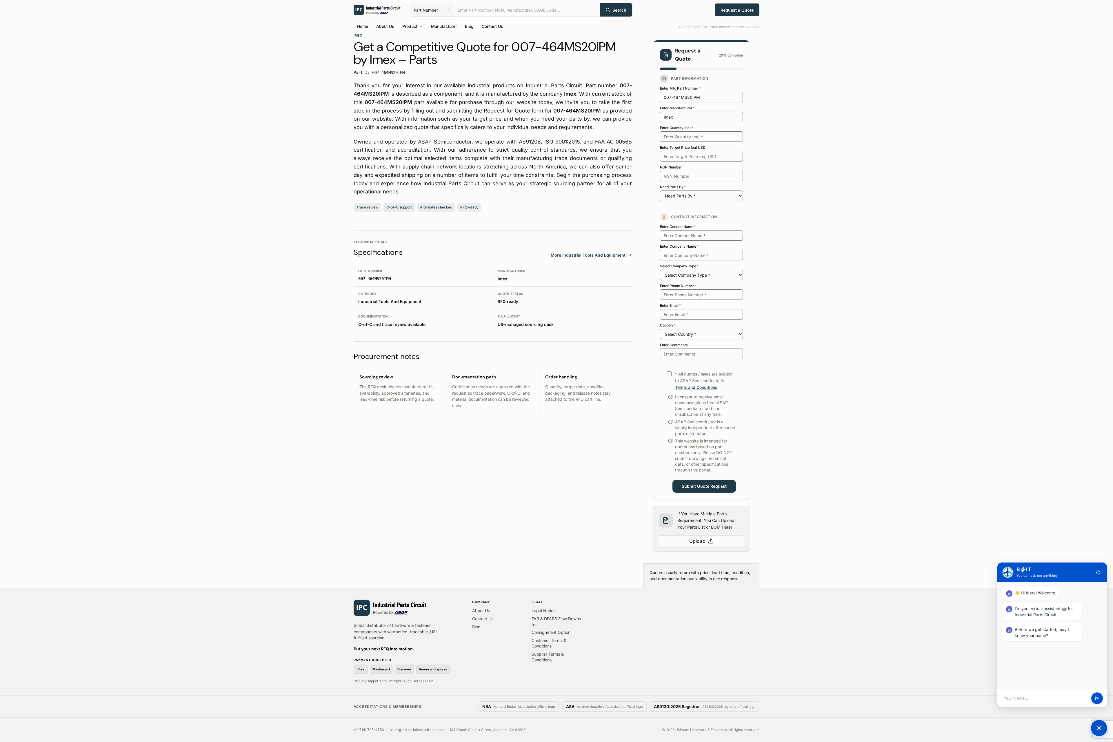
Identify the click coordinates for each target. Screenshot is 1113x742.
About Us (385, 26)
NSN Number (671, 167)
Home (362, 26)
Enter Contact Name (678, 226)
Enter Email (670, 305)
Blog (469, 26)
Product (409, 26)
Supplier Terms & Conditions (548, 657)
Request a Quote (737, 10)
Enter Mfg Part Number (680, 88)
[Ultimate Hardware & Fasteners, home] (377, 10)
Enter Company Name (679, 246)
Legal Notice (544, 610)
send (1097, 698)
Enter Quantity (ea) (676, 128)
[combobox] (527, 10)
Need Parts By (673, 187)
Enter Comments (674, 345)
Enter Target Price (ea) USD (682, 147)
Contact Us (492, 26)
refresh (1098, 572)
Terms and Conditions (696, 387)
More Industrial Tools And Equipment (588, 255)
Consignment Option (551, 632)
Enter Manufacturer (677, 108)
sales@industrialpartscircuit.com (417, 730)
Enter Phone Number (678, 286)
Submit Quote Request (704, 486)
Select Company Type (679, 266)
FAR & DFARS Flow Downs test (556, 621)
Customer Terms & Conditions (549, 643)
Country (668, 325)
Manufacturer (444, 26)
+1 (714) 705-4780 (369, 730)
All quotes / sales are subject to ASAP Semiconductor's (704, 380)
